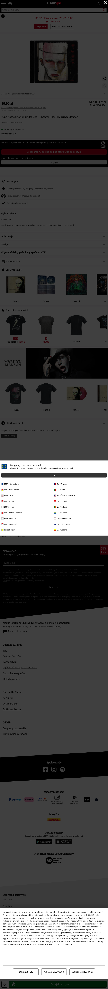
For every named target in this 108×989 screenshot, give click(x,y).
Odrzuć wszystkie (54, 971)
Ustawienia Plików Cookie (89, 941)
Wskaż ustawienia (82, 971)
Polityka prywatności (64, 944)
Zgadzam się (26, 971)
